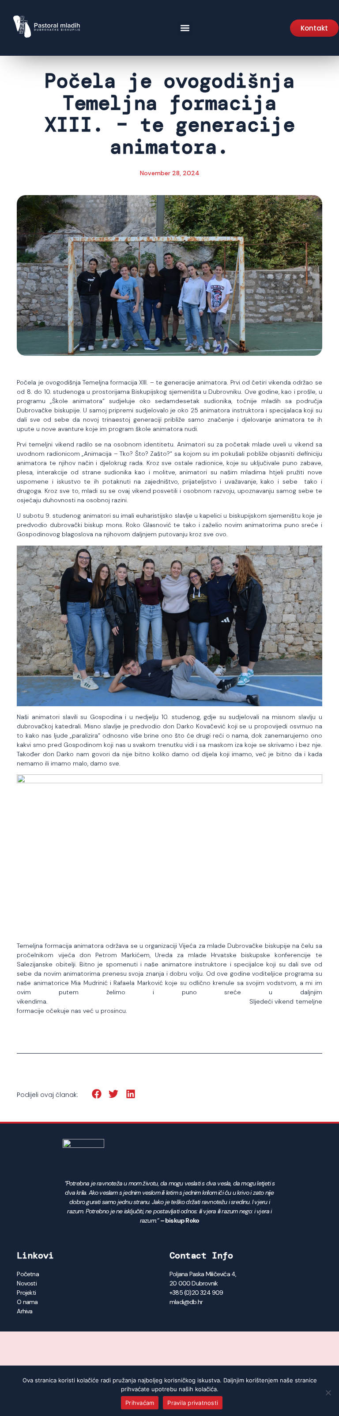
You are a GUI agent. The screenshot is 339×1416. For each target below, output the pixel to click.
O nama (27, 1302)
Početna (27, 1274)
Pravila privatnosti (192, 1402)
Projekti (26, 1293)
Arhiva (24, 1311)
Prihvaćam (139, 1402)
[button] (184, 28)
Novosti (26, 1283)
